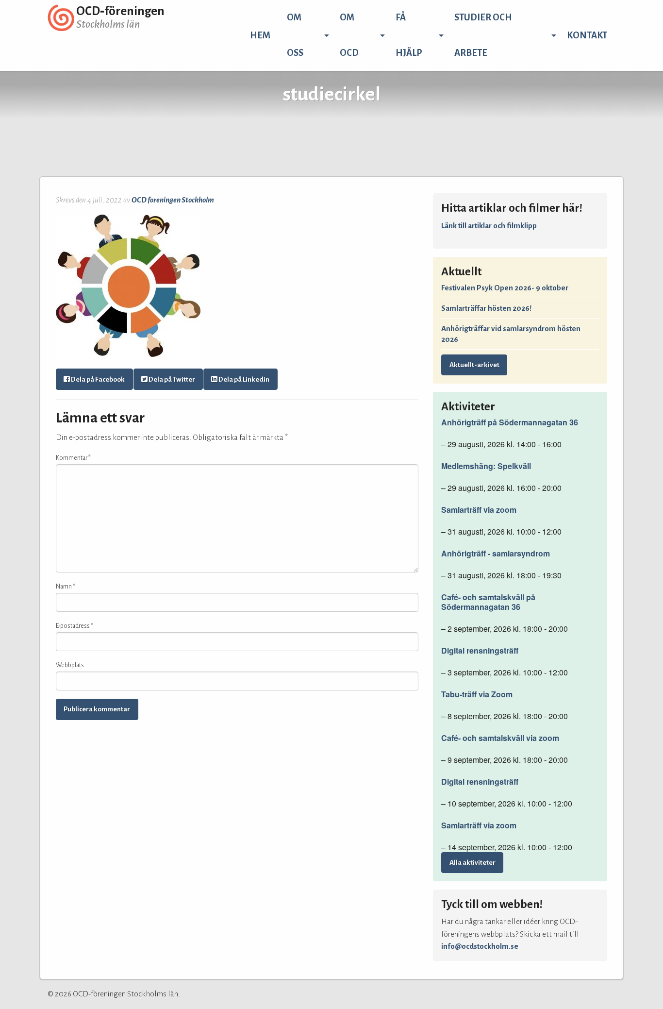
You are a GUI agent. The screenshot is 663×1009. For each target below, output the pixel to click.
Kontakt (587, 35)
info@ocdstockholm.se (479, 946)
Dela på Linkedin (243, 379)
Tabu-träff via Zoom (477, 694)
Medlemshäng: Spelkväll (486, 466)
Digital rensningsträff (479, 651)
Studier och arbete (483, 35)
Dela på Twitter (171, 379)
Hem (260, 35)
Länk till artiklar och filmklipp (489, 225)
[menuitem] (260, 35)
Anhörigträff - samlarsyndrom (495, 553)
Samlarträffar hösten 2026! (486, 308)
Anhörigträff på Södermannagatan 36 (509, 422)
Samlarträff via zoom (478, 510)
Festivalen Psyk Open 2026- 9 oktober (504, 288)
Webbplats (70, 665)
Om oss (295, 35)
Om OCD (349, 35)
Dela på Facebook (97, 379)
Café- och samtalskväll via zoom (500, 738)
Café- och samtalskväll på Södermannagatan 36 (488, 602)
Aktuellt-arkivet (474, 365)
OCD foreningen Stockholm (173, 200)
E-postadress (74, 625)
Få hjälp (409, 35)
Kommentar (73, 457)
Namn (65, 586)
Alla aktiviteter (472, 862)
